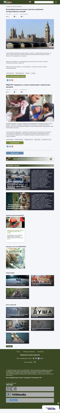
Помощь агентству (29, 351)
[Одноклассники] (12, 80)
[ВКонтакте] (7, 80)
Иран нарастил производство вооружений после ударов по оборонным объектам (16, 184)
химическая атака (46, 139)
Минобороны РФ (29, 139)
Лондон (27, 73)
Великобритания (20, 73)
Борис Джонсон (10, 73)
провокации (37, 139)
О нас (18, 351)
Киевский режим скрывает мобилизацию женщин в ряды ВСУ (17, 206)
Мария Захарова (19, 139)
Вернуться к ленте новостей (30, 355)
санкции (33, 73)
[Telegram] (10, 80)
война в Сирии (9, 139)
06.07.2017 (12, 14)
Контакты (41, 351)
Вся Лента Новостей (16, 6)
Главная (8, 6)
